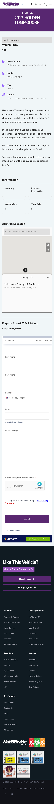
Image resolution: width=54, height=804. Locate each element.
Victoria (7, 665)
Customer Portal (10, 724)
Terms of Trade (39, 788)
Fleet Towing (9, 628)
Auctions (7, 639)
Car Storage (9, 633)
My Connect (8, 730)
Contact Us (8, 708)
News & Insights (35, 676)
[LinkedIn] (12, 794)
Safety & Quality (35, 681)
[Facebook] (5, 794)
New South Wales (11, 660)
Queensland (9, 670)
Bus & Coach (34, 628)
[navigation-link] (45, 4)
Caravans (32, 633)
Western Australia (11, 676)
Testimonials (9, 719)
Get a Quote (9, 702)
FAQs (6, 713)
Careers (32, 670)
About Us (32, 660)
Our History (33, 665)
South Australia (10, 681)
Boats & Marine (35, 622)
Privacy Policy (8, 788)
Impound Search (10, 644)
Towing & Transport (12, 617)
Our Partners (34, 687)
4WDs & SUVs (34, 617)
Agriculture (33, 639)
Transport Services (36, 644)
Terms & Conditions (23, 788)
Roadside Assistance (12, 622)
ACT (5, 687)
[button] (14, 4)
